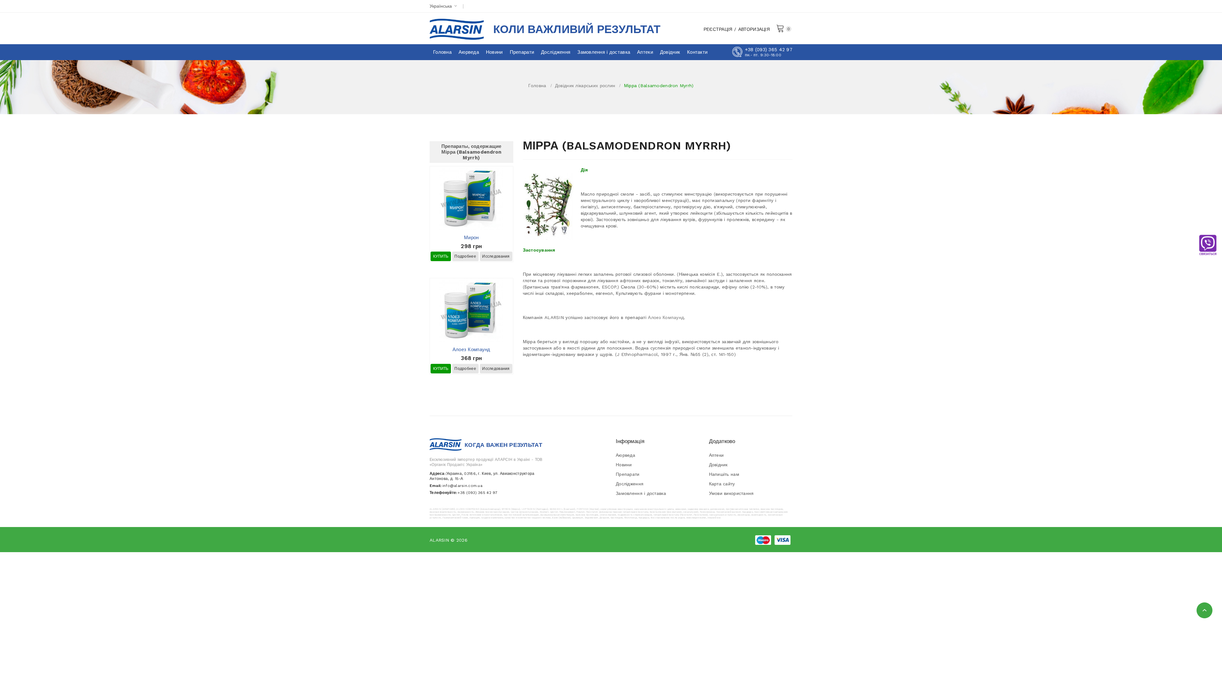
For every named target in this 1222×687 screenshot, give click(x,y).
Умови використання (731, 493)
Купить (440, 256)
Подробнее (465, 256)
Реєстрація (718, 29)
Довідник (718, 464)
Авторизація (754, 29)
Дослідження (629, 483)
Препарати (628, 474)
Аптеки (716, 455)
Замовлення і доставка (641, 493)
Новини (624, 464)
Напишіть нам (724, 474)
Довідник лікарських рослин (585, 85)
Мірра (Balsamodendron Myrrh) (659, 85)
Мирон (471, 237)
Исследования (495, 256)
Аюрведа (625, 455)
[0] (780, 28)
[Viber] (1208, 245)
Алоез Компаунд (471, 349)
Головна (537, 85)
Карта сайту (722, 483)
